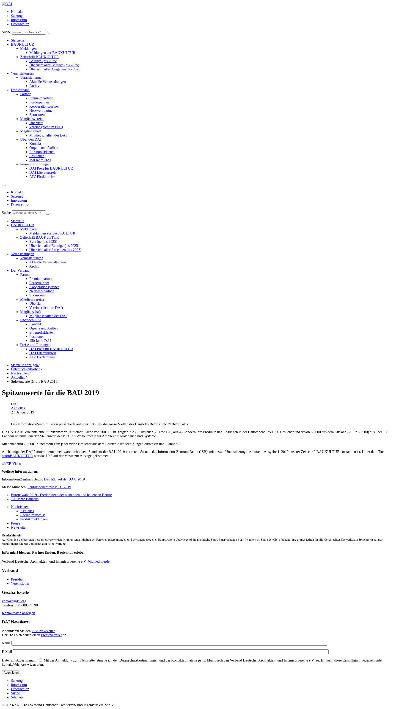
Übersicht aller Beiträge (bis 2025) (54, 65)
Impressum (19, 20)
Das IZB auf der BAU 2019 (64, 479)
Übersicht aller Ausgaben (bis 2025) (55, 69)
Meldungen (28, 48)
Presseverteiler (51, 635)
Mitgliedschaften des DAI (48, 135)
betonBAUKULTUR (17, 456)
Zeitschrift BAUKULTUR (39, 57)
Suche (6, 32)
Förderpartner (39, 102)
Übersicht (36, 123)
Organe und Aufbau (43, 148)
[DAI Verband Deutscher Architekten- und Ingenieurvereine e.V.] (7, 4)
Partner (25, 94)
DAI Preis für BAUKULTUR (51, 168)
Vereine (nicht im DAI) (46, 127)
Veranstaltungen (22, 73)
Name (6, 643)
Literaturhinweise (32, 515)
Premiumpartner (40, 98)
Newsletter (19, 527)
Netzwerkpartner (41, 110)
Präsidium (18, 579)
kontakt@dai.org (14, 601)
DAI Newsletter (43, 631)
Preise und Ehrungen (35, 164)
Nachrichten (20, 507)
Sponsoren (37, 115)
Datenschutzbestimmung (19, 660)
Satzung (17, 16)
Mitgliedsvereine (32, 119)
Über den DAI (30, 139)
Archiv (34, 86)
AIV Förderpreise (42, 177)
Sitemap (17, 697)
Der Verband (20, 90)
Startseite (17, 40)
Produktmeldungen (34, 519)
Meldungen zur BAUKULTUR (52, 53)
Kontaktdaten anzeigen (18, 613)
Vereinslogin (20, 583)
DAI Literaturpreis (42, 172)
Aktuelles (18, 408)
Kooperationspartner (44, 106)
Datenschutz (20, 24)
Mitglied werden (99, 561)
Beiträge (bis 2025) (43, 61)
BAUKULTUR (22, 44)
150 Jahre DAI (40, 160)
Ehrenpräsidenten (42, 152)
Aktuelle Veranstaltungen (47, 82)
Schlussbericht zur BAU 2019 (49, 487)
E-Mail (7, 651)
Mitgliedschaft (30, 131)
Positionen (36, 156)
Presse (15, 523)
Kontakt (17, 12)
